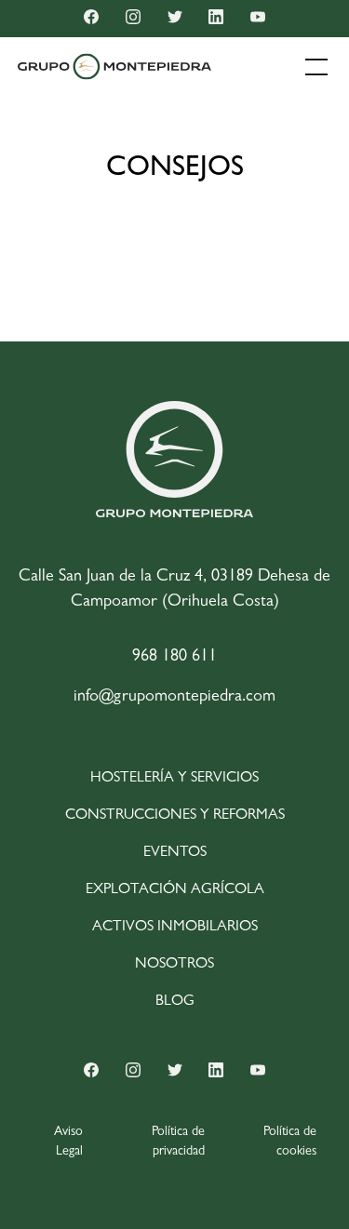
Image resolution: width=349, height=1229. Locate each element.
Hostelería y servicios (174, 778)
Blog (175, 1002)
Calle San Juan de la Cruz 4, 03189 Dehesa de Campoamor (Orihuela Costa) (174, 590)
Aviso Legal (68, 1142)
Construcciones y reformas (175, 815)
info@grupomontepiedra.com (174, 697)
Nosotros (174, 964)
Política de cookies (289, 1142)
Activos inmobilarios (175, 927)
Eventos (175, 853)
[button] (312, 67)
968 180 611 (174, 657)
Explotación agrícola (175, 890)
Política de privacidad (178, 1142)
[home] (114, 66)
